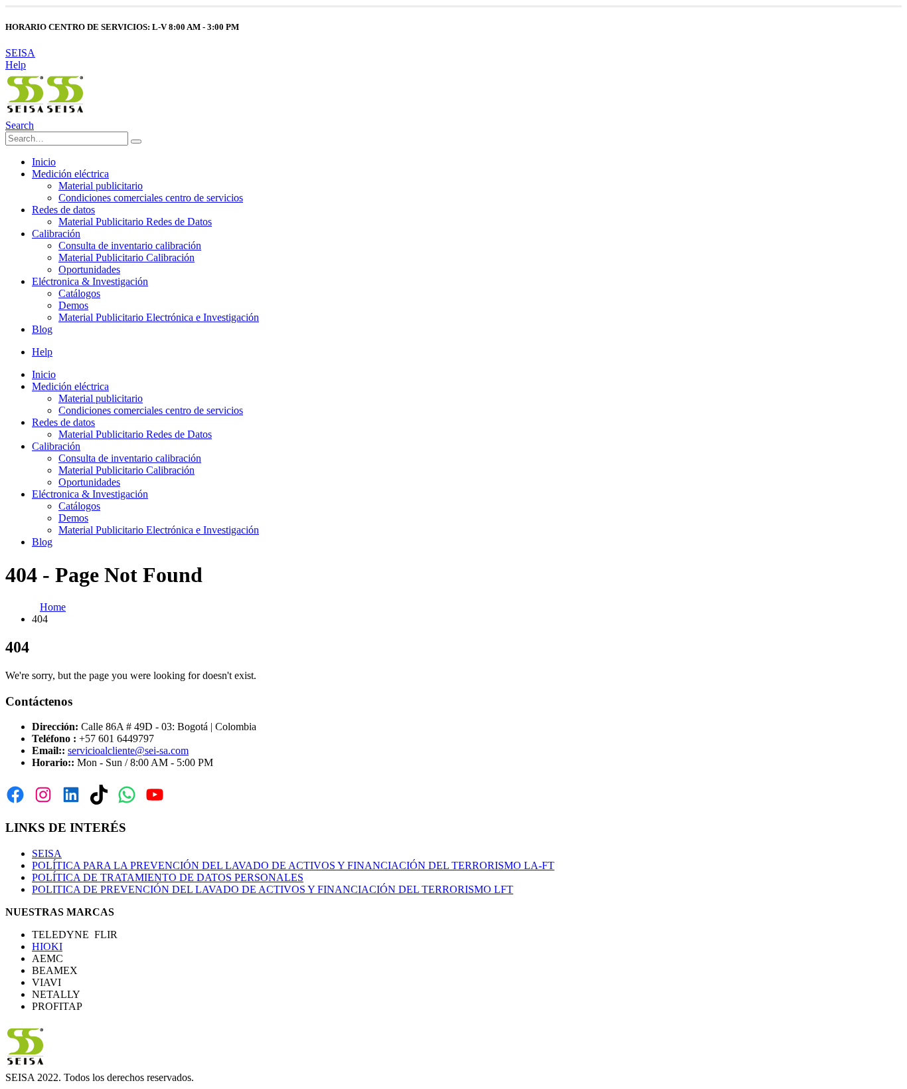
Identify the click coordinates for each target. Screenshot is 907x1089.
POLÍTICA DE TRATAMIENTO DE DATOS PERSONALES (167, 877)
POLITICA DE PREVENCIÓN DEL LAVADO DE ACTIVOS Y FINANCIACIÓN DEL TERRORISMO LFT (272, 889)
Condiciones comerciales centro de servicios (150, 197)
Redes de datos (63, 209)
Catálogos (79, 293)
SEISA (20, 52)
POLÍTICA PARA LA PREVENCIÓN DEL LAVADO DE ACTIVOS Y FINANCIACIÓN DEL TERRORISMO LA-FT (293, 865)
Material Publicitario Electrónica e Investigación (158, 317)
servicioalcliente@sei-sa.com (128, 750)
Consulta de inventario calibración (129, 245)
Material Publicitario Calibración (126, 257)
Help (15, 64)
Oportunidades (89, 269)
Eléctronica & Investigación (90, 281)
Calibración (56, 233)
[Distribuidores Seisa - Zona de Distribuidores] (45, 113)
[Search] (136, 142)
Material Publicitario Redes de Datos (135, 221)
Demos (73, 305)
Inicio (44, 161)
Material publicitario (100, 185)
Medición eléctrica (70, 173)
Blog (42, 329)
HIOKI (47, 946)
